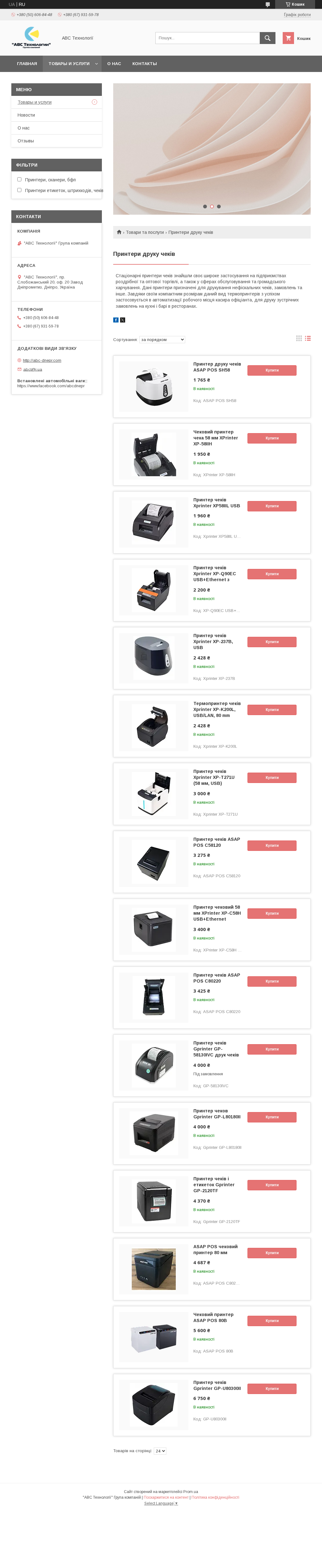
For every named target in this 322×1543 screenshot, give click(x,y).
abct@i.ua (32, 369)
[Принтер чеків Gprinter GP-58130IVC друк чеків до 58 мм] (153, 1065)
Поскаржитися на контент (166, 1497)
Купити (272, 370)
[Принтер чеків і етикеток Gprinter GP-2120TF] (153, 1201)
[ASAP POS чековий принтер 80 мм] (153, 1269)
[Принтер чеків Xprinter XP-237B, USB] (153, 658)
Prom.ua (190, 1492)
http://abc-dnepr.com (42, 360)
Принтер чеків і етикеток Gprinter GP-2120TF (214, 1184)
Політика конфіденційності (215, 1497)
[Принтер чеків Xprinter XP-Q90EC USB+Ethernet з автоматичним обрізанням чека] (153, 590)
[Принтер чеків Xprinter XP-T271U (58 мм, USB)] (153, 794)
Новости (26, 115)
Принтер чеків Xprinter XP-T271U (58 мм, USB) (214, 777)
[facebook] (116, 320)
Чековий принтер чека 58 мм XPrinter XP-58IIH (215, 437)
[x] (122, 320)
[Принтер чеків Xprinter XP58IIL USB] (153, 522)
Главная (27, 63)
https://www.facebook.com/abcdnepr (51, 385)
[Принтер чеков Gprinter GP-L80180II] (153, 1133)
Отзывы (26, 140)
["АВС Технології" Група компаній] (32, 47)
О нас (114, 63)
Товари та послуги (145, 232)
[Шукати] (267, 38)
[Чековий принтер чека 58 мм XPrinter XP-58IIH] (153, 454)
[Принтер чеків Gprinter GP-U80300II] (153, 1405)
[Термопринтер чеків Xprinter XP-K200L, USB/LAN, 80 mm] (153, 726)
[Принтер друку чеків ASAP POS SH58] (153, 386)
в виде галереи (299, 339)
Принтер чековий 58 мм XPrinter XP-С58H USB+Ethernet (217, 913)
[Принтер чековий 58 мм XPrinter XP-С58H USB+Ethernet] (153, 930)
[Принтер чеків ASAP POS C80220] (153, 998)
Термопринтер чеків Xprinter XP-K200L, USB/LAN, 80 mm (217, 709)
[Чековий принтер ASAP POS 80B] (153, 1337)
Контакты (144, 63)
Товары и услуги (69, 63)
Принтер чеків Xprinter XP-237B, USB (213, 641)
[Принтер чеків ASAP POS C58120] (153, 862)
